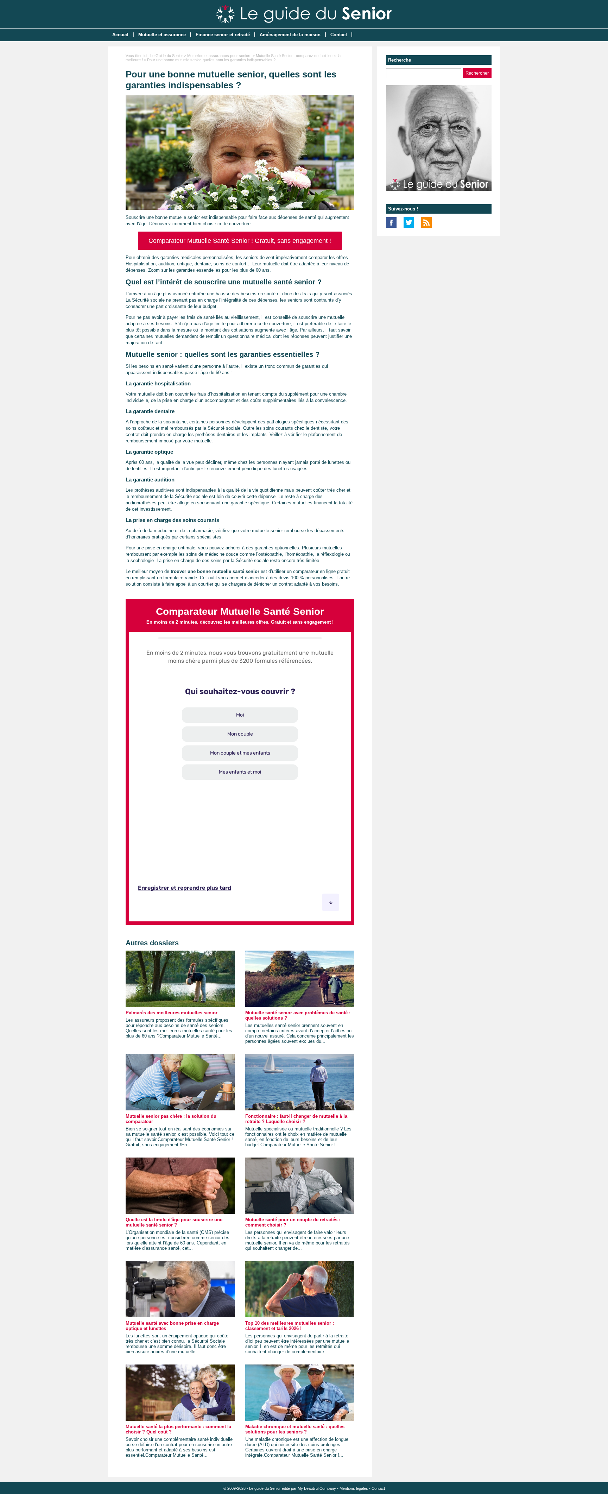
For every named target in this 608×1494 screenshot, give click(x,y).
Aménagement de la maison (290, 34)
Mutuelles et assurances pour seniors (219, 55)
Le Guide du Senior (166, 55)
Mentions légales (354, 1488)
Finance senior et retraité (223, 34)
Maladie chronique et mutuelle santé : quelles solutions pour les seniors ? (294, 1429)
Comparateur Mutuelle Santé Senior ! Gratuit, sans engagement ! (239, 240)
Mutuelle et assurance (162, 34)
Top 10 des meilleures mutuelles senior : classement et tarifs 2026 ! (289, 1325)
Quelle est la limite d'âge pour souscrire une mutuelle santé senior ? (174, 1222)
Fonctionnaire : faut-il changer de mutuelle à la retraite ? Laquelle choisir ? (296, 1119)
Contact (338, 34)
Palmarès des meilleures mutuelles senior (171, 1012)
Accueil (120, 34)
